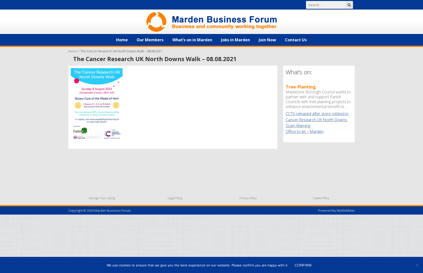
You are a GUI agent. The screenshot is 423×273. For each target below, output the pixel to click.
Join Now (267, 40)
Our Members (150, 40)
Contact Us (296, 40)
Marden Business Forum (112, 210)
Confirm (303, 264)
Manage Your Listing (102, 198)
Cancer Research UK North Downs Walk (321, 119)
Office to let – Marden (305, 131)
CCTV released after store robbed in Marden (324, 113)
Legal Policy (175, 198)
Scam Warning (298, 125)
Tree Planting (301, 87)
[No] (416, 264)
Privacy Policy (248, 198)
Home (122, 40)
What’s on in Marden (192, 40)
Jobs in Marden (235, 40)
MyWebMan (346, 210)
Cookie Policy (321, 198)
